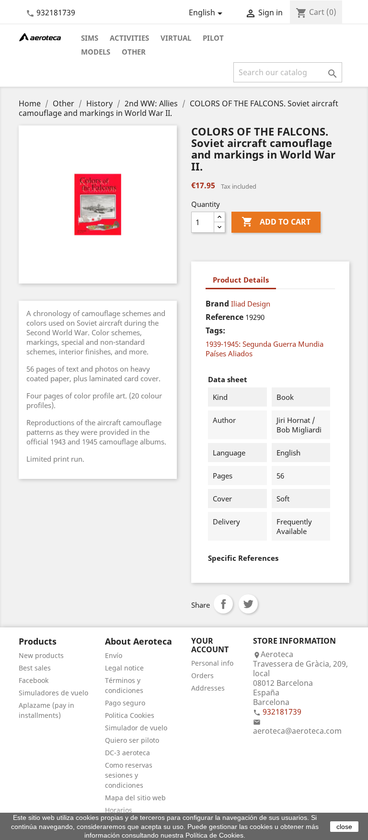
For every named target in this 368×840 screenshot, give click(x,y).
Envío (113, 655)
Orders (202, 675)
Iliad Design (250, 303)
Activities (129, 38)
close (344, 826)
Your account (210, 645)
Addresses (208, 687)
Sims (89, 38)
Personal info (212, 663)
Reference (224, 317)
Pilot (213, 38)
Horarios (118, 810)
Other (134, 52)
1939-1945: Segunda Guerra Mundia (264, 344)
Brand (217, 303)
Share (223, 603)
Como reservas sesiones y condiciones (128, 775)
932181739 (55, 12)
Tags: (215, 330)
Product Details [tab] (241, 279)
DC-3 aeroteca (127, 752)
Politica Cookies (129, 715)
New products (41, 655)
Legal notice (124, 667)
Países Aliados (229, 353)
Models (95, 52)
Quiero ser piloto (132, 740)
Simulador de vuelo (136, 727)
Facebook (33, 680)
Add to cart (276, 221)
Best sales (35, 667)
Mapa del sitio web (135, 797)
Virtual (176, 38)
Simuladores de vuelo (53, 692)
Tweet (248, 603)
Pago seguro (125, 702)
